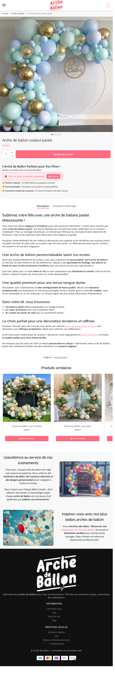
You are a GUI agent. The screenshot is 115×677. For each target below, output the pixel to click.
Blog (54, 620)
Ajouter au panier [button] (26, 438)
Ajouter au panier (63, 154)
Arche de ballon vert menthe (27, 426)
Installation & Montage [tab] (64, 205)
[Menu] (6, 5)
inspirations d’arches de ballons (78, 529)
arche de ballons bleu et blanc (80, 326)
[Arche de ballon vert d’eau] (78, 398)
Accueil (5, 13)
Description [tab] (43, 205)
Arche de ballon (17, 13)
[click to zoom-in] (57, 74)
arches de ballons (89, 334)
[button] (108, 5)
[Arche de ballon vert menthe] (27, 398)
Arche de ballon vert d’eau (77, 426)
